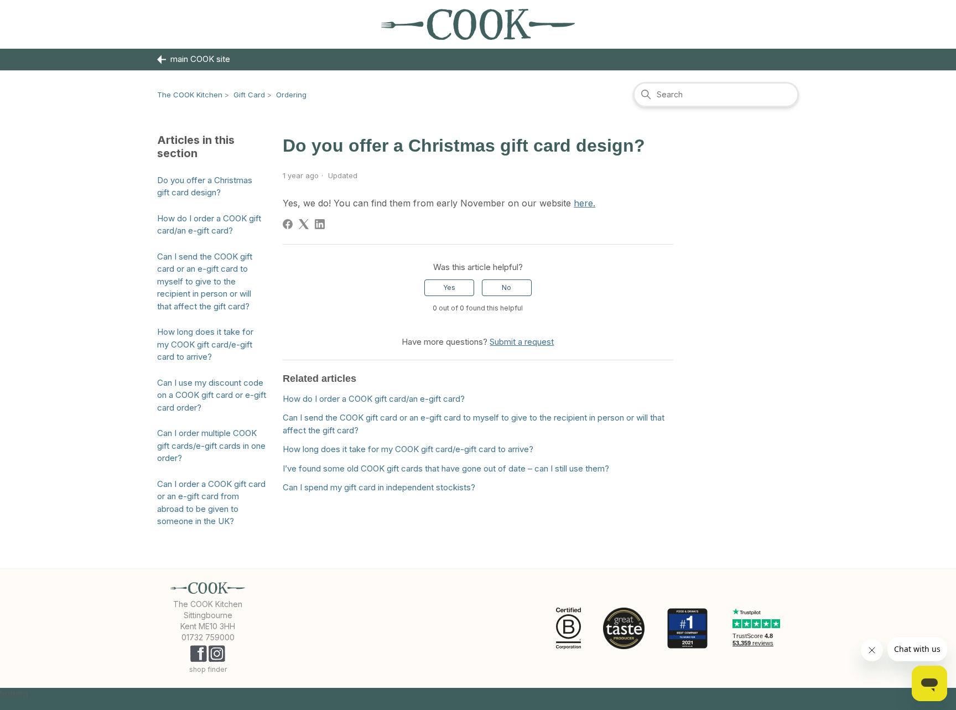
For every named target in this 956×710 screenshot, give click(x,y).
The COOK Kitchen (189, 94)
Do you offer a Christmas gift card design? (204, 186)
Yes (449, 287)
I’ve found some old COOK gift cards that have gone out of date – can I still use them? (446, 468)
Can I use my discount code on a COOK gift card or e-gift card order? (211, 395)
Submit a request (522, 341)
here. (584, 203)
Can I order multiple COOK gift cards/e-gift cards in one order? (211, 445)
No (506, 287)
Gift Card (249, 94)
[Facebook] (288, 224)
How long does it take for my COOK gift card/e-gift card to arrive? (205, 344)
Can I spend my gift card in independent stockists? (379, 487)
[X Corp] (304, 224)
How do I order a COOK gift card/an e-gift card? (209, 224)
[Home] (478, 24)
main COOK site (200, 59)
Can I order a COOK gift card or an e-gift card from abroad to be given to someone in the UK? (211, 503)
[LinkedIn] (320, 224)
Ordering (291, 94)
